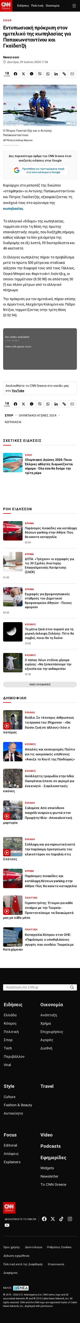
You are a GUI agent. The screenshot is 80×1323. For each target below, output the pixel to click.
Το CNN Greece (53, 1184)
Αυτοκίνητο (13, 1113)
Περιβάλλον (14, 1056)
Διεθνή (46, 1048)
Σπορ (8, 1040)
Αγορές (46, 1040)
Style (9, 1086)
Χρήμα (45, 1023)
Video (46, 1135)
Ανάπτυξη (48, 1015)
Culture (9, 1097)
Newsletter (49, 1176)
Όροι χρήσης (11, 1247)
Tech (8, 1048)
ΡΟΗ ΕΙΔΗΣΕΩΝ (17, 509)
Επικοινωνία (56, 1264)
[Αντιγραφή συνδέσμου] (64, 74)
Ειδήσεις (23, 5)
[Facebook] (44, 1219)
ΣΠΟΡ (7, 20)
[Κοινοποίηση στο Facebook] (15, 74)
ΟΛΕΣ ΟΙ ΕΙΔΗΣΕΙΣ (40, 684)
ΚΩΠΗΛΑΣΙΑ (13, 422)
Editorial (10, 1145)
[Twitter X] (52, 1219)
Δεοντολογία (33, 1247)
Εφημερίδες (53, 1157)
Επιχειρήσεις (51, 1031)
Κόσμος (10, 1023)
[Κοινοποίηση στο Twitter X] (23, 74)
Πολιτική (37, 5)
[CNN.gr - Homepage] (6, 6)
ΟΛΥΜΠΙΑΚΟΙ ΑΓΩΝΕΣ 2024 (37, 415)
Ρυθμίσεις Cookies (59, 1247)
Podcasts (50, 1146)
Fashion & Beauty (18, 1105)
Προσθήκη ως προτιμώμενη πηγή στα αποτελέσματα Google (43, 170)
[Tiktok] (61, 1219)
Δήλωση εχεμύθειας (16, 1255)
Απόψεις (11, 1153)
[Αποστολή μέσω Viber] (39, 74)
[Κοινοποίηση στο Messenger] (31, 74)
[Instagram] (70, 1219)
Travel (47, 1086)
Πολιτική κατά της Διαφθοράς (23, 1264)
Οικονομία (52, 5)
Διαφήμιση (10, 1273)
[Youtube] (7, 1225)
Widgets (47, 1168)
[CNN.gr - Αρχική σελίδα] (9, 1208)
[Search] (72, 987)
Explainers (12, 1162)
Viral (7, 1065)
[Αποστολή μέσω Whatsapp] (47, 74)
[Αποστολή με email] (72, 74)
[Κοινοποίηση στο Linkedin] (56, 74)
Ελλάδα (10, 1015)
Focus (10, 1135)
